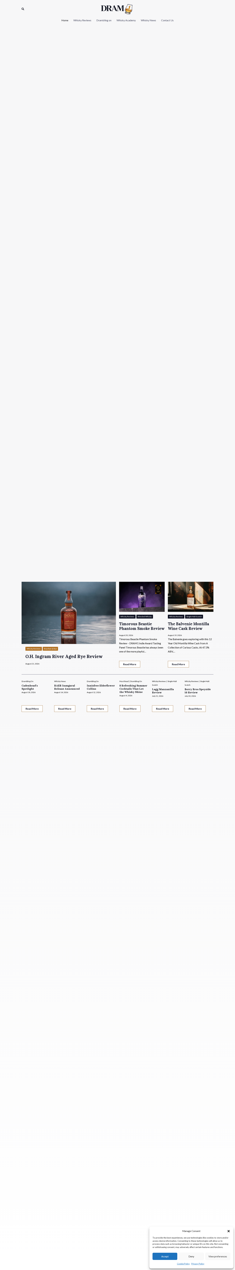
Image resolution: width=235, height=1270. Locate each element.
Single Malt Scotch (194, 616)
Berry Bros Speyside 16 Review (198, 691)
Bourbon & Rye (50, 648)
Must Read (124, 681)
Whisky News (60, 681)
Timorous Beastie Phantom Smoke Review (142, 626)
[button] (228, 1231)
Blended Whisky (145, 616)
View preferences (217, 1256)
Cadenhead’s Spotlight (30, 687)
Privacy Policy (197, 1263)
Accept (165, 1256)
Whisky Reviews (34, 648)
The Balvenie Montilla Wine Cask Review (188, 626)
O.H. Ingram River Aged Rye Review (64, 656)
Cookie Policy (183, 1263)
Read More (129, 664)
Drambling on (27, 681)
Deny (191, 1256)
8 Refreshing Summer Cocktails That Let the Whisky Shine (133, 689)
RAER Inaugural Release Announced (67, 687)
